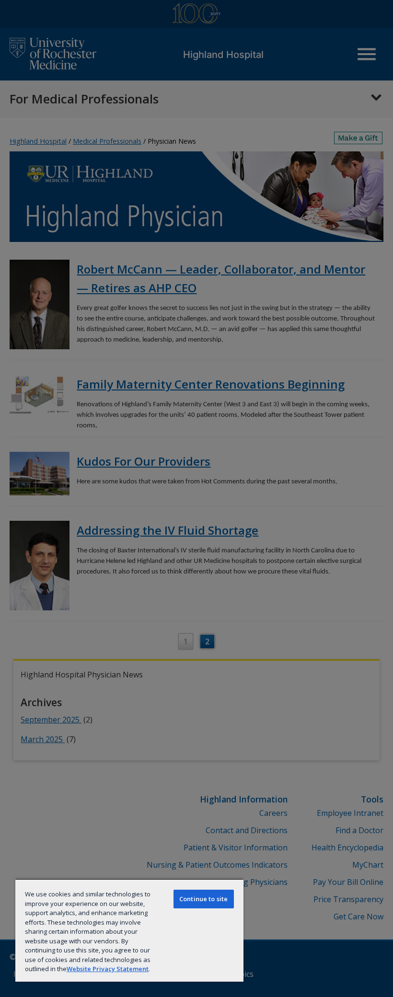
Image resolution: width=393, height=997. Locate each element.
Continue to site (203, 898)
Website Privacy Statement (108, 968)
